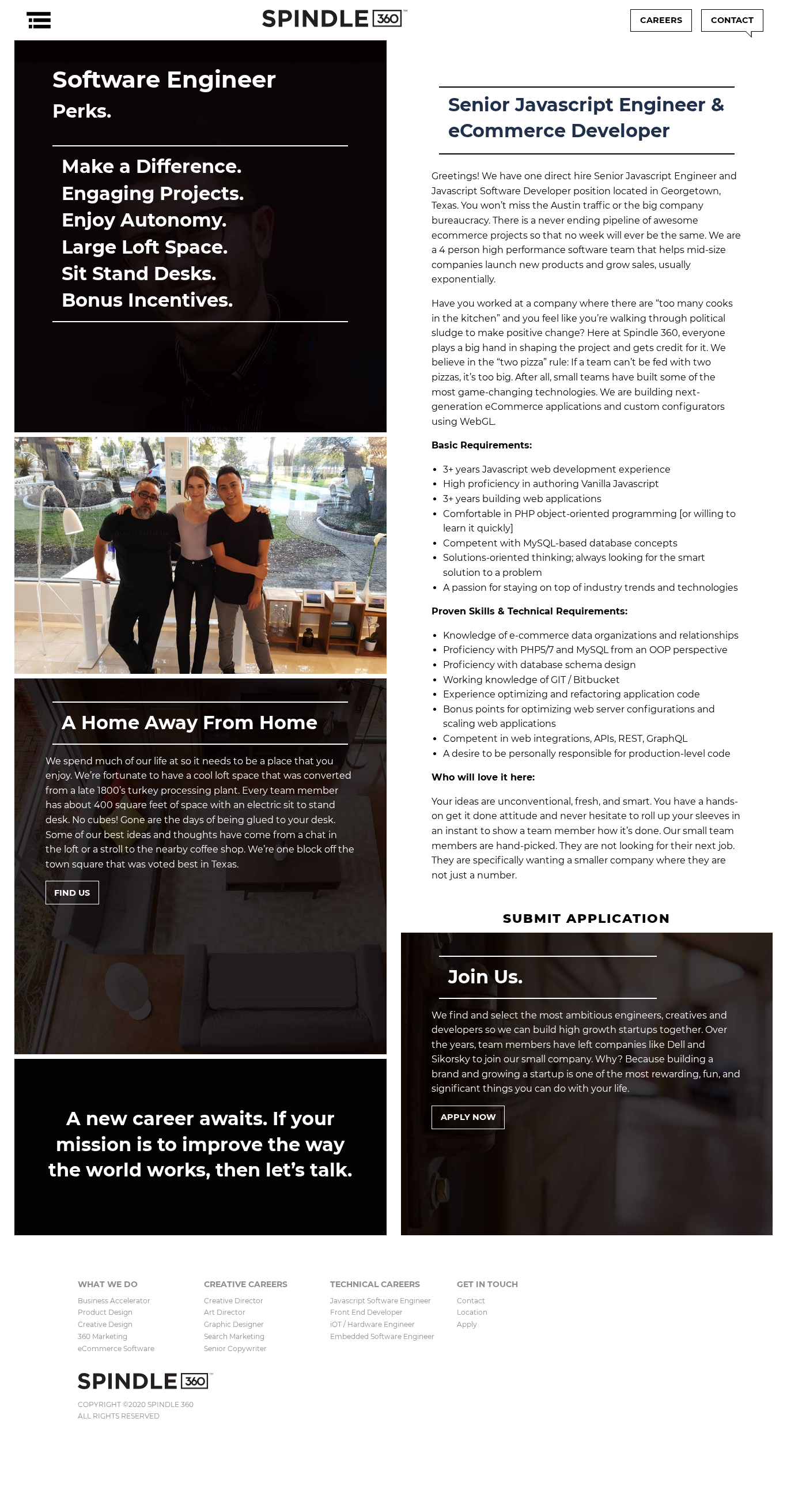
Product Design (105, 1312)
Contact (732, 20)
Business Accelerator (114, 1300)
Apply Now (468, 1117)
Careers (661, 20)
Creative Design (105, 1324)
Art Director (224, 1312)
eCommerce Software (116, 1348)
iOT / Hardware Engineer (372, 1324)
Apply (467, 1324)
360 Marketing (102, 1336)
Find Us (72, 893)
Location (472, 1312)
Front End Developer (366, 1312)
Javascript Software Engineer (380, 1300)
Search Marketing (234, 1336)
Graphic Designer (234, 1324)
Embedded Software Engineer (382, 1336)
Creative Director (233, 1300)
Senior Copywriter (235, 1348)
